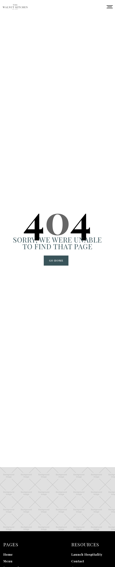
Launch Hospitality (87, 554)
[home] (15, 6)
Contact (77, 561)
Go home (56, 260)
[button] (110, 7)
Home (8, 554)
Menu (8, 561)
